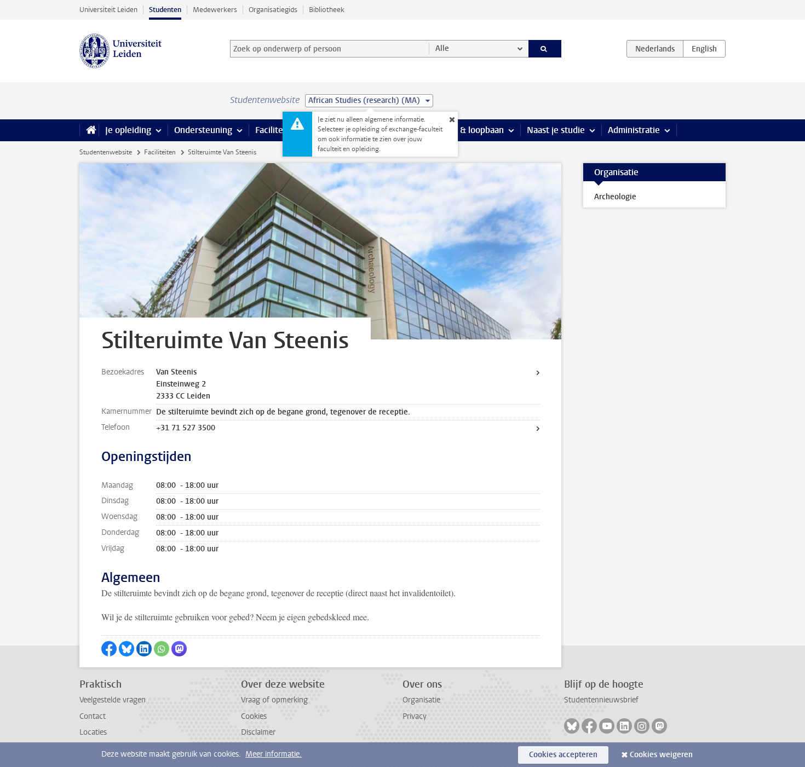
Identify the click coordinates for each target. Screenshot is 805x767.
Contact (92, 716)
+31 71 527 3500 (185, 428)
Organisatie (421, 700)
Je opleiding (128, 130)
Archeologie (615, 197)
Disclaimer (258, 732)
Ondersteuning (203, 130)
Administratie (634, 130)
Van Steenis (176, 372)
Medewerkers (215, 9)
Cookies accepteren (563, 754)
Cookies (254, 716)
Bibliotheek (326, 9)
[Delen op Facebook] (109, 648)
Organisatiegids (273, 9)
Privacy (415, 716)
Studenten (165, 9)
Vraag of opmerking (274, 700)
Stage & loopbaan (469, 130)
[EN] (704, 48)
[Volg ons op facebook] (589, 726)
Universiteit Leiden (108, 9)
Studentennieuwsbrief (601, 700)
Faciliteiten (276, 130)
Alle (442, 48)
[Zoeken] (545, 48)
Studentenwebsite (105, 152)
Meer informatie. (273, 754)
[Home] (89, 130)
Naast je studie (556, 130)
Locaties (93, 732)
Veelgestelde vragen (112, 700)
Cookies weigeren (661, 754)
